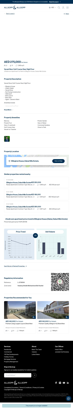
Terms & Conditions (25, 387)
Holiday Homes (9, 357)
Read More (7, 110)
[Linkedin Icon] (68, 382)
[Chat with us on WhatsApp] (68, 398)
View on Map (58, 161)
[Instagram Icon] (60, 382)
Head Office (58, 349)
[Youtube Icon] (64, 382)
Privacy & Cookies (38, 387)
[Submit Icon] (33, 375)
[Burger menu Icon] (67, 7)
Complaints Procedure (11, 387)
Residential (7, 349)
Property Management (11, 361)
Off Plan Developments (11, 354)
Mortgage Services (10, 359)
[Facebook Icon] (56, 382)
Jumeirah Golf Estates (62, 352)
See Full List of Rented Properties (14, 266)
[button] (63, 7)
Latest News (36, 354)
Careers (34, 352)
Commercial (8, 352)
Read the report (54, 1)
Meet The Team (37, 349)
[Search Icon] (59, 7)
